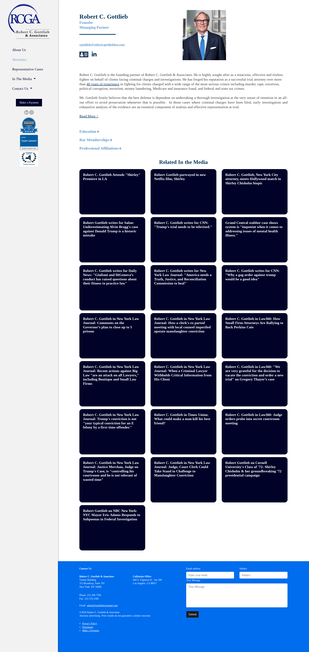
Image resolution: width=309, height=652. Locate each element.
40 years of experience (103, 84)
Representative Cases (27, 69)
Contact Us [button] (20, 88)
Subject (243, 568)
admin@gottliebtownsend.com (102, 605)
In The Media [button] (22, 79)
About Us (19, 50)
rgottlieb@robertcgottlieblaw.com (101, 44)
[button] (84, 55)
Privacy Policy (89, 623)
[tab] (183, 131)
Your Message (193, 580)
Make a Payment (28, 102)
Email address (193, 568)
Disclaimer (87, 627)
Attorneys (19, 59)
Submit (192, 614)
